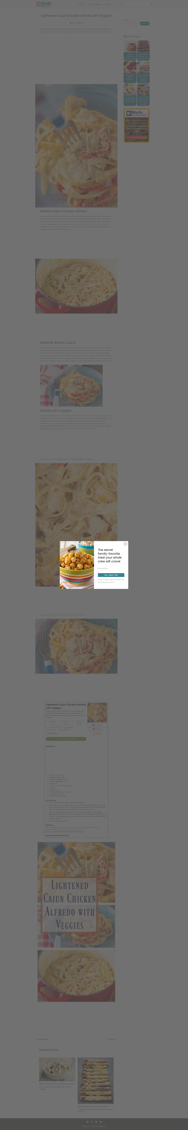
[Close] (125, 544)
